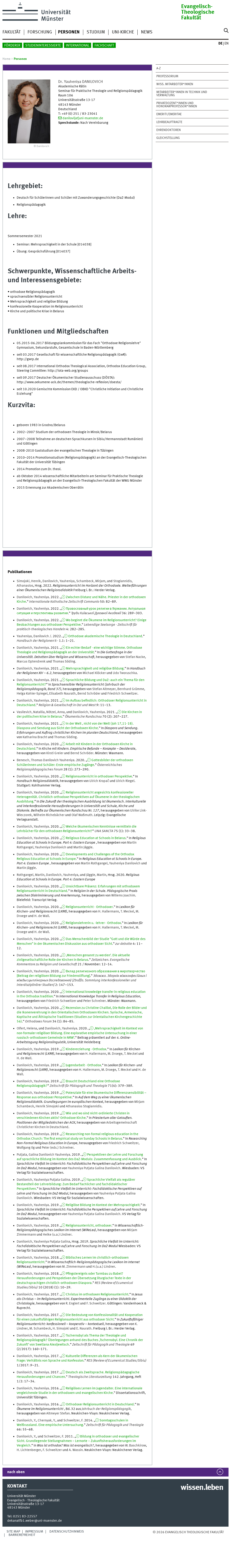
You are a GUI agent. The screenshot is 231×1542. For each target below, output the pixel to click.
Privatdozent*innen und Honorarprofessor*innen (176, 105)
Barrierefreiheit (22, 1535)
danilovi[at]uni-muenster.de (82, 118)
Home (6, 59)
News (146, 32)
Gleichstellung (168, 138)
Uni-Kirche (123, 32)
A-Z (158, 68)
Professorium (167, 76)
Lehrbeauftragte (169, 122)
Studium (96, 32)
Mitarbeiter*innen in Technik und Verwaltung (181, 94)
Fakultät (11, 32)
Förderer (12, 45)
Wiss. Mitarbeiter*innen (174, 84)
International (77, 45)
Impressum (34, 1531)
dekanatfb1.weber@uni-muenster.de (34, 1521)
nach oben (16, 1472)
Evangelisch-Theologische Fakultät (197, 12)
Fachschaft (104, 45)
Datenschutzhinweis (66, 1531)
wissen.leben (202, 1488)
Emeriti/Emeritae (169, 114)
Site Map (13, 1531)
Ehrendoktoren (168, 130)
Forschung (40, 32)
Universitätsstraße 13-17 (25, 1504)
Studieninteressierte (43, 45)
